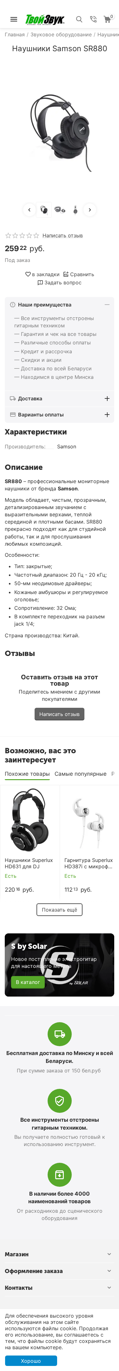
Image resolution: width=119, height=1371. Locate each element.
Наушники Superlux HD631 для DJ (29, 863)
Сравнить (82, 274)
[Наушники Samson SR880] (59, 128)
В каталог (28, 982)
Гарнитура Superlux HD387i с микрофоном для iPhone (88, 863)
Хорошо (31, 1361)
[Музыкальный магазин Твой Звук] (45, 18)
